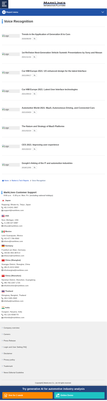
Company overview (11, 328)
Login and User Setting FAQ (15, 347)
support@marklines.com (14, 210)
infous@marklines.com (13, 226)
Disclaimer (8, 353)
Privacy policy (9, 360)
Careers (7, 334)
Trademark (8, 366)
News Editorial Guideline (14, 372)
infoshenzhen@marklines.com (16, 286)
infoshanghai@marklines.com (16, 270)
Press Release (10, 341)
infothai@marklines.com (13, 301)
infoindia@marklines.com (14, 317)
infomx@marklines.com (13, 241)
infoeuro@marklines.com (14, 256)
